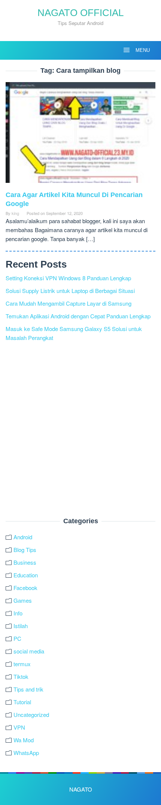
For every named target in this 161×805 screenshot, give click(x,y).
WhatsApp (26, 752)
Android (22, 537)
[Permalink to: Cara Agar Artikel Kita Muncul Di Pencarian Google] (80, 135)
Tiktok (20, 676)
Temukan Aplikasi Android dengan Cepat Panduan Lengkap (78, 316)
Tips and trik (28, 689)
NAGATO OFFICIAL (80, 12)
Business (24, 562)
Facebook (25, 588)
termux (22, 664)
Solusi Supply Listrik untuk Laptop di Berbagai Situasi (70, 290)
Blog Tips (24, 549)
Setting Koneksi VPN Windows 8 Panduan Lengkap (68, 278)
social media (28, 651)
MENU (142, 50)
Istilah (20, 626)
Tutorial (22, 702)
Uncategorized (31, 714)
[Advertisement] (80, 430)
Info (17, 613)
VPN (19, 727)
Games (22, 600)
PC (17, 638)
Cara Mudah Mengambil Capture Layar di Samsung (68, 303)
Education (25, 575)
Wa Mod (23, 740)
